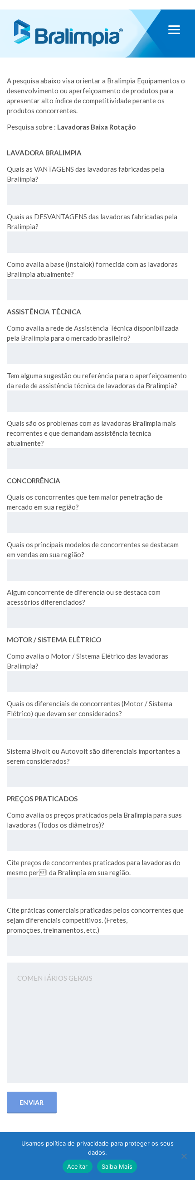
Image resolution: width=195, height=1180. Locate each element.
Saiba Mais (117, 1166)
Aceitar (77, 1166)
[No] (183, 1156)
